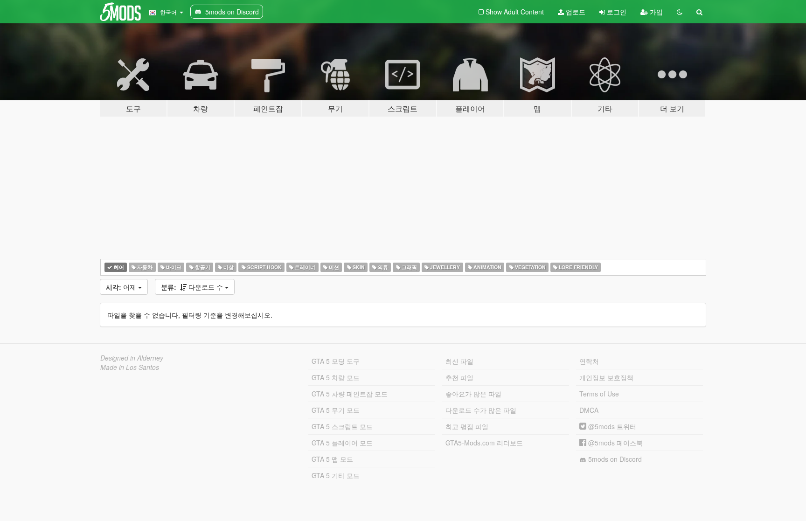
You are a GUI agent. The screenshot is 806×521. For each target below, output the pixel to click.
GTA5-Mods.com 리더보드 (484, 442)
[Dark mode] (679, 11)
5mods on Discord (614, 459)
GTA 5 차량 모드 (336, 377)
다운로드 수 (193, 287)
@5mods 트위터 (611, 426)
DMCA (588, 410)
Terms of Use (599, 393)
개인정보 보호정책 (606, 377)
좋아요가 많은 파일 (473, 393)
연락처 (589, 361)
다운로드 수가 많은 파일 (480, 410)
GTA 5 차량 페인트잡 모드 (350, 393)
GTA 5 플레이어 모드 (342, 442)
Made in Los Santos (129, 367)
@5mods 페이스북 (614, 442)
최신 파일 (459, 361)
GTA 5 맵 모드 (332, 459)
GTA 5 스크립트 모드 (342, 426)
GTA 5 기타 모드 (336, 475)
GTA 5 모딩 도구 (336, 361)
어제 (122, 287)
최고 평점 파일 (466, 426)
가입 (655, 11)
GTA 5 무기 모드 (336, 410)
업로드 (574, 11)
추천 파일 (459, 377)
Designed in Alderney (131, 357)
